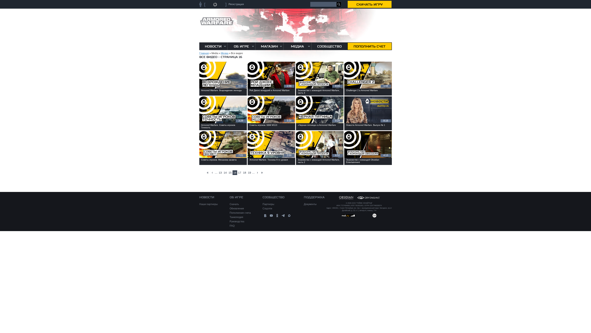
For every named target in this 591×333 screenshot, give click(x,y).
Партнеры (268, 204)
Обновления (237, 208)
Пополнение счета (240, 213)
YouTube (271, 215)
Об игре (241, 46)
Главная (204, 53)
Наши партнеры (208, 204)
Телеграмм (283, 215)
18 (244, 172)
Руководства (237, 221)
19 (249, 172)
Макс (289, 215)
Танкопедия (236, 217)
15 (230, 172)
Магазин (269, 46)
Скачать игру (369, 4)
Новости (213, 46)
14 (225, 172)
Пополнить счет (370, 46)
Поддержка (314, 197)
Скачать (234, 204)
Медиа (297, 46)
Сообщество (329, 46)
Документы (310, 204)
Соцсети (267, 208)
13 (220, 172)
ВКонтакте (265, 215)
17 (239, 172)
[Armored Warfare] (216, 21)
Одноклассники (277, 215)
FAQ (232, 225)
